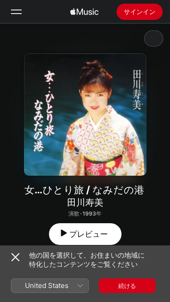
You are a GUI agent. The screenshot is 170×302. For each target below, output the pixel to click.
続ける (127, 285)
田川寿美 (85, 202)
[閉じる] (15, 257)
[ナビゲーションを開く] (16, 12)
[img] (84, 12)
